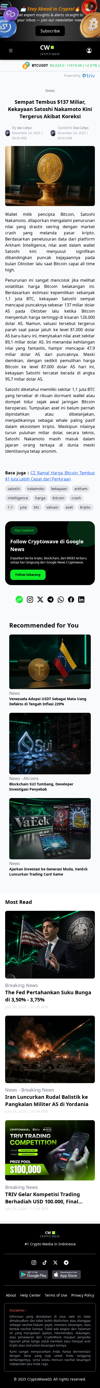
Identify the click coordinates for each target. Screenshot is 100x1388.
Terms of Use (56, 1295)
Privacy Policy (82, 1295)
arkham (80, 488)
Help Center (30, 1295)
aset (69, 507)
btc (36, 507)
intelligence (18, 497)
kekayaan (59, 488)
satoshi (14, 488)
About (11, 1295)
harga (40, 497)
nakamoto (35, 488)
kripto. (85, 507)
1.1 (10, 507)
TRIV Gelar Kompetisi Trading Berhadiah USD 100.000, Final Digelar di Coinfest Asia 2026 (42, 1201)
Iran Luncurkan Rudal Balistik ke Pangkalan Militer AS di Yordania (46, 1100)
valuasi (52, 507)
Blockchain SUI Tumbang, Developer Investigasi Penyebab (41, 787)
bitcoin (58, 497)
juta (23, 507)
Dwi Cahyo (24, 128)
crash (76, 497)
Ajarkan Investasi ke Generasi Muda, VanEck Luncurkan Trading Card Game (48, 872)
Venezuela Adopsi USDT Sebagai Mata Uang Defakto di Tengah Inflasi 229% (47, 701)
